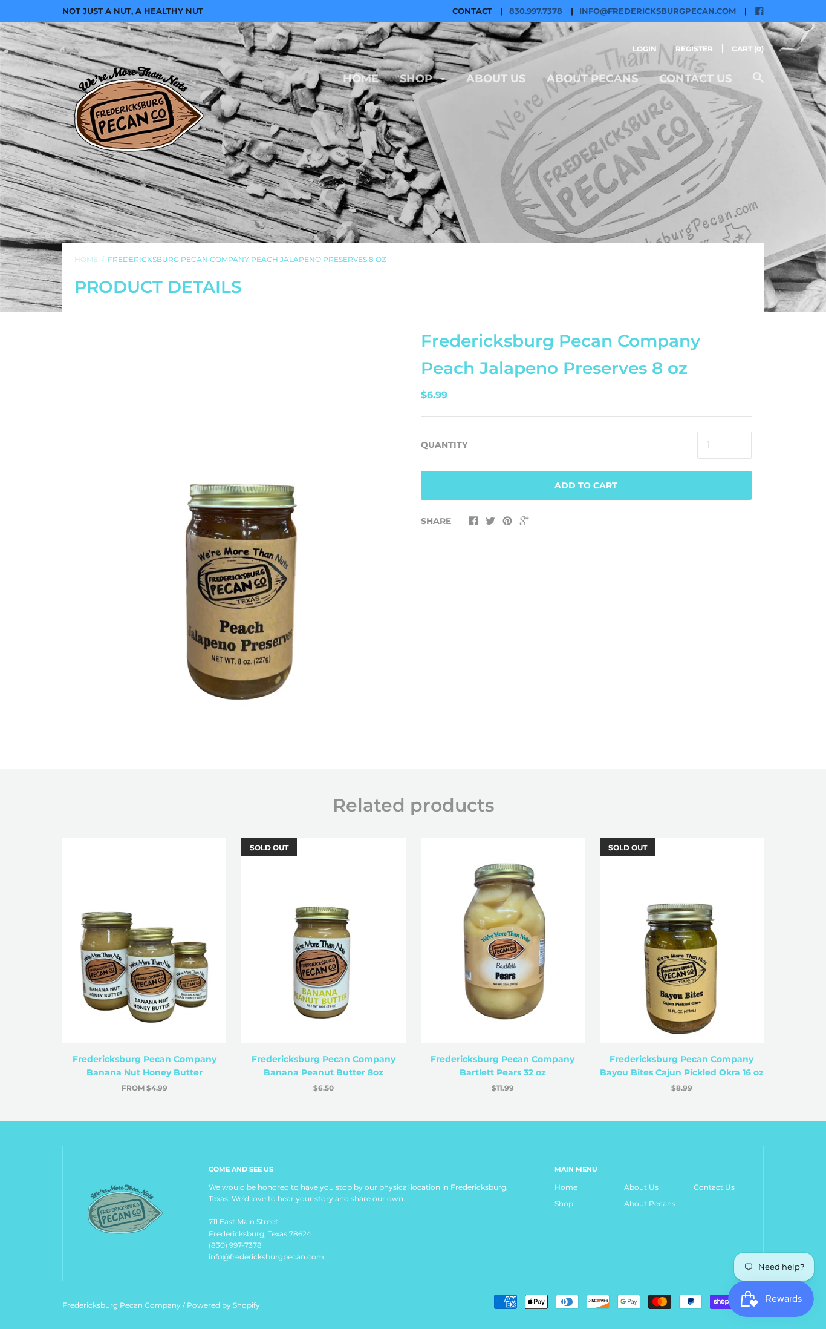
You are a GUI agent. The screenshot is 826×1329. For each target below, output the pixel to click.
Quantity (444, 444)
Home (361, 78)
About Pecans (592, 78)
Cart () (748, 48)
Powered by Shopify (223, 1305)
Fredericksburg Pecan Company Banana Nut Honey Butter (144, 1066)
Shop (417, 78)
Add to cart (585, 485)
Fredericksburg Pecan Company (122, 1305)
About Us (495, 78)
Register (694, 48)
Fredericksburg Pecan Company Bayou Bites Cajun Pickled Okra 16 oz (682, 1066)
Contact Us (695, 78)
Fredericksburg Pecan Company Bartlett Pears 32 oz (502, 1066)
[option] (240, 534)
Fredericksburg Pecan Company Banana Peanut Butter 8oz (323, 1066)
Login (645, 48)
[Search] (758, 84)
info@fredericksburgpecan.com (657, 11)
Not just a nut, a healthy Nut (132, 11)
